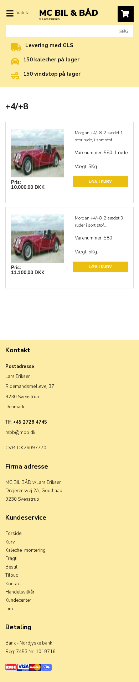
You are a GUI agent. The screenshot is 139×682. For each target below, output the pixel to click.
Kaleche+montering (25, 550)
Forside (13, 533)
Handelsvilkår (20, 592)
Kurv (10, 542)
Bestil (11, 567)
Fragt (10, 558)
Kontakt (13, 584)
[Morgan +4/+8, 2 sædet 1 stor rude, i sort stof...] (37, 148)
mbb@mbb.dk (20, 432)
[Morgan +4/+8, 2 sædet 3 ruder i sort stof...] (37, 234)
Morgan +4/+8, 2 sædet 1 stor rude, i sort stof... (99, 136)
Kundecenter (18, 600)
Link (9, 609)
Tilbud (12, 575)
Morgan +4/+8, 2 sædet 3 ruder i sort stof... (99, 221)
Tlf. (26, 422)
